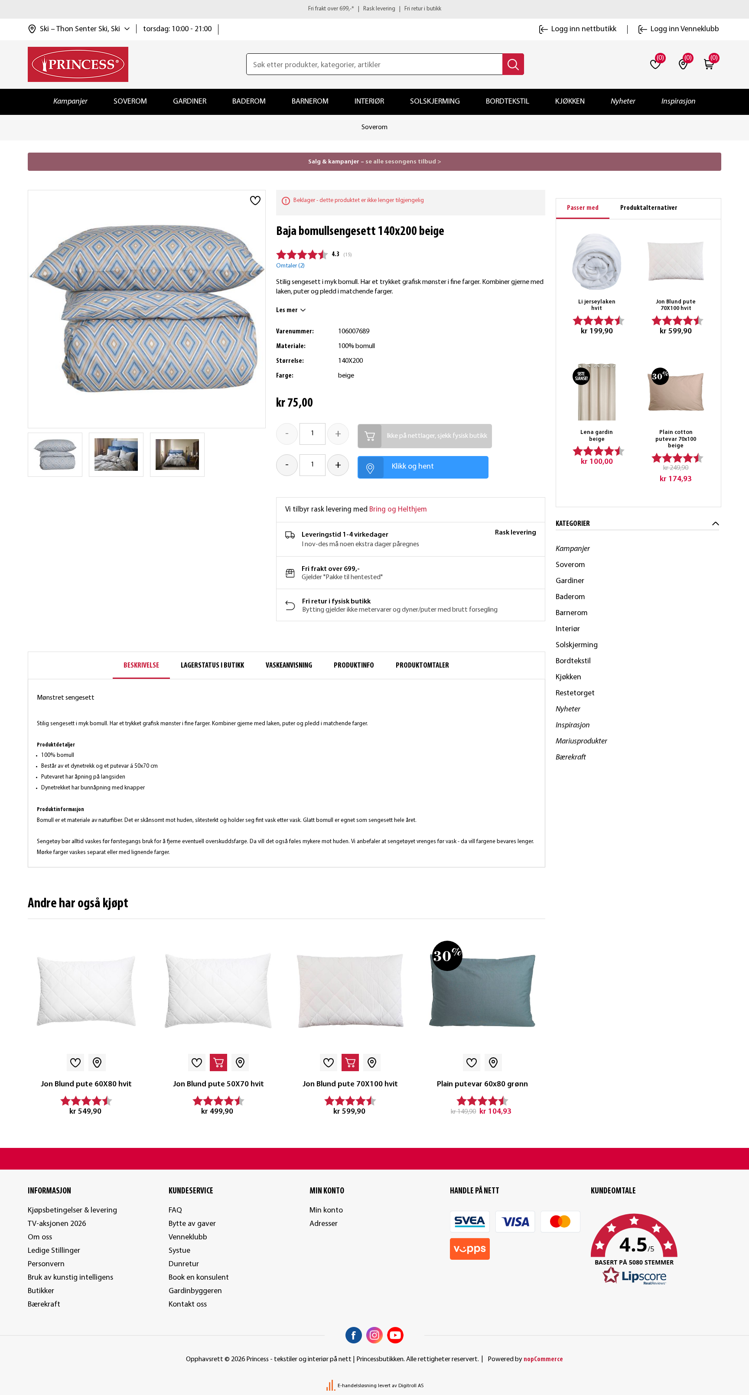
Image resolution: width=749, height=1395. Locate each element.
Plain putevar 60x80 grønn (482, 1084)
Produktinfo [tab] (354, 666)
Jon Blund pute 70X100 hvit (350, 1084)
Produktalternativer (648, 208)
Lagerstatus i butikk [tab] (212, 666)
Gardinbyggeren (195, 1291)
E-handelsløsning (357, 1385)
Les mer (287, 310)
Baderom (249, 102)
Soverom (130, 102)
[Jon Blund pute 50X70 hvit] (218, 990)
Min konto (326, 1210)
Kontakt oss (188, 1304)
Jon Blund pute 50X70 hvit (218, 1084)
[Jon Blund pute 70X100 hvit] (350, 990)
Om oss (40, 1237)
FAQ (175, 1210)
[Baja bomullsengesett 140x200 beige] (55, 454)
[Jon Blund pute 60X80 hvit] (86, 990)
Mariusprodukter (581, 741)
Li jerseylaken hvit (596, 305)
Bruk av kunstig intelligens (70, 1278)
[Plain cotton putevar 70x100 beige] (675, 391)
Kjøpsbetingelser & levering (72, 1210)
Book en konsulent (199, 1278)
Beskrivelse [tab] (141, 666)
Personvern (46, 1264)
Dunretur (184, 1264)
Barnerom (310, 102)
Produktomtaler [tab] (422, 666)
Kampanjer (70, 102)
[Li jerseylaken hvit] (596, 261)
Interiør (369, 102)
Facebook (353, 1335)
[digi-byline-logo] (332, 1385)
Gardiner (189, 102)
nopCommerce (543, 1359)
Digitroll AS (410, 1385)
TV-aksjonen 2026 (57, 1224)
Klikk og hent (413, 467)
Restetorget (575, 693)
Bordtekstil (507, 102)
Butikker (41, 1291)
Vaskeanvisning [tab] (289, 666)
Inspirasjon (678, 102)
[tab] (582, 209)
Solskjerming (435, 102)
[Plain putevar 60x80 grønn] (482, 990)
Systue (179, 1251)
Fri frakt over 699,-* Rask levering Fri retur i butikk (374, 9)
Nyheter (623, 102)
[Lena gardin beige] (596, 391)
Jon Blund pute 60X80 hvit (86, 1084)
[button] (656, 1249)
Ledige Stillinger (54, 1251)
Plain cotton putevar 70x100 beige (675, 439)
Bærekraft (571, 757)
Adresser (323, 1224)
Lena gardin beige (596, 436)
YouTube (395, 1335)
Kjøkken (570, 102)
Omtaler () (290, 266)
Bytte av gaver (192, 1224)
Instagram (374, 1335)
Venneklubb (188, 1237)
